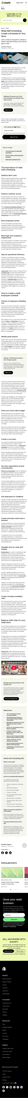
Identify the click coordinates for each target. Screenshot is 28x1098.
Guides (4, 1030)
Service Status (6, 1057)
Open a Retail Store (6, 880)
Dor (12, 397)
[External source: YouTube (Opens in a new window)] (11, 1087)
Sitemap (4, 1080)
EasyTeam (14, 321)
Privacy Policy (13, 926)
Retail (7, 28)
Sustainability (6, 994)
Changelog (5, 1039)
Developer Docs (6, 1003)
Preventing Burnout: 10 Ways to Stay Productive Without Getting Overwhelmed (14, 719)
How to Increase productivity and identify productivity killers (15, 744)
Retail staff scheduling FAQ (13, 159)
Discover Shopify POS (11, 698)
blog (2, 28)
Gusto (11, 328)
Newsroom (5, 991)
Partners (4, 1012)
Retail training (5, 552)
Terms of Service (7, 1071)
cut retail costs (5, 272)
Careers (4, 985)
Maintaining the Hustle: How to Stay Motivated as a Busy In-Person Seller (15, 724)
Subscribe (14, 919)
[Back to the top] (4, 969)
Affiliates (4, 1015)
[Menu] (26, 2)
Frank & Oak (4, 271)
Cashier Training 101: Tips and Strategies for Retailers (14, 740)
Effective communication (8, 471)
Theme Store (5, 1006)
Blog (3, 1024)
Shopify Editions (6, 982)
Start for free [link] (14, 137)
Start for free (19, 2)
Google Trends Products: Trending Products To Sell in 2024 (10, 883)
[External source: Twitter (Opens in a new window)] (6, 852)
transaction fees (12, 279)
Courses (4, 1033)
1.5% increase (8, 346)
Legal (3, 1074)
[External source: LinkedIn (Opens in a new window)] (10, 852)
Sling (7, 321)
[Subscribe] (25, 20)
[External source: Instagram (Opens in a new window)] (14, 1087)
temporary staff (21, 390)
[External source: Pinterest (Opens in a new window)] (3, 1091)
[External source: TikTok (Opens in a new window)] (18, 1087)
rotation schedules (6, 526)
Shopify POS (4, 651)
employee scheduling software (13, 207)
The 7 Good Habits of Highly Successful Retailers (14, 714)
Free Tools (5, 1036)
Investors (4, 988)
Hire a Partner (6, 1054)
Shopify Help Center (7, 1048)
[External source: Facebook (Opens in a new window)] (2, 852)
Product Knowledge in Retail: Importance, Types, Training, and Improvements (15, 732)
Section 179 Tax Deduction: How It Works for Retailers (15, 728)
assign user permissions (18, 586)
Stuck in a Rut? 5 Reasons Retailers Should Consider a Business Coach (15, 736)
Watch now (8, 110)
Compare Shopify (7, 1027)
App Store (5, 1009)
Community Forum (7, 1051)
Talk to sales (20, 951)
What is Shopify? (7, 979)
